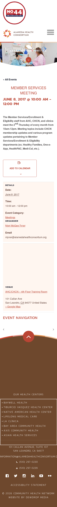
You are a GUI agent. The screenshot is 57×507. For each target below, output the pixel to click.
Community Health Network (34, 493)
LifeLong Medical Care (20, 416)
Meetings (10, 217)
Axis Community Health (21, 430)
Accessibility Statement (29, 485)
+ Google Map (13, 306)
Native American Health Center (27, 412)
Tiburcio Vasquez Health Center (28, 407)
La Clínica (11, 421)
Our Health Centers (28, 394)
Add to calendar (20, 168)
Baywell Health (15, 402)
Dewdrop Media (37, 497)
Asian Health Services (20, 435)
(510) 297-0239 (28, 468)
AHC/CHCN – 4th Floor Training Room (26, 291)
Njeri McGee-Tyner (15, 225)
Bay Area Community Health (25, 426)
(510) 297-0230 (28, 462)
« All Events (10, 79)
